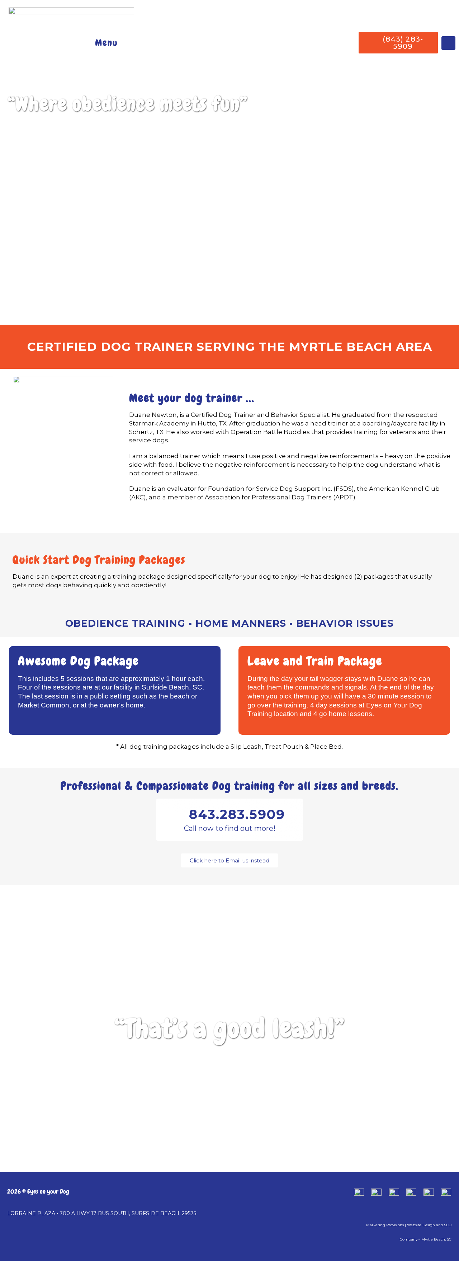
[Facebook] (448, 43)
